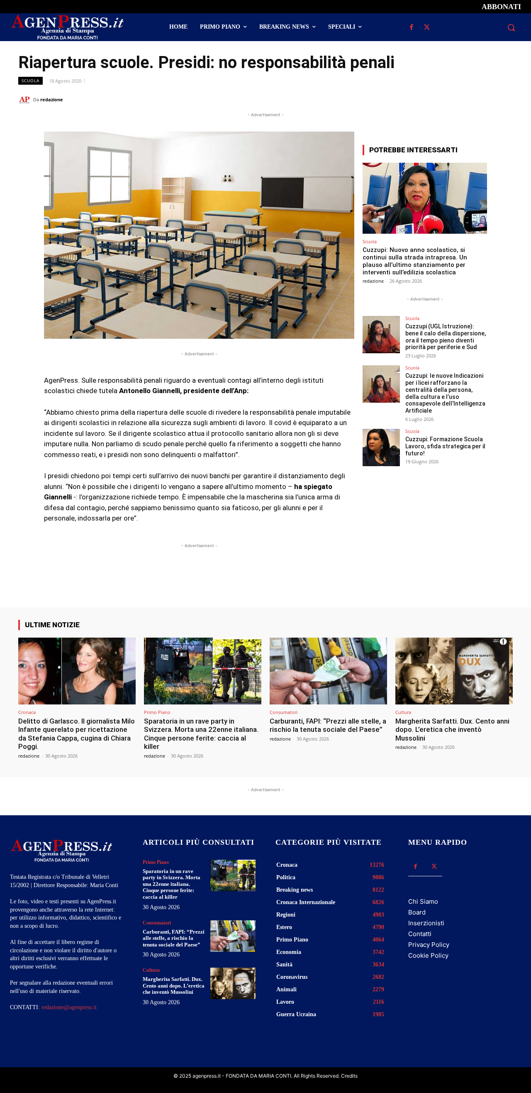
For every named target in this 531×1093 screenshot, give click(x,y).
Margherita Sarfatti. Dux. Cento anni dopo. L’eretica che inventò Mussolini (452, 729)
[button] (511, 27)
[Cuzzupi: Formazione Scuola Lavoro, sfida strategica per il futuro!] (381, 447)
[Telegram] (504, 99)
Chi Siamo (423, 901)
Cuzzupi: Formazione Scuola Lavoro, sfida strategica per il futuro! (445, 446)
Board (417, 912)
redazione (51, 99)
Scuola (30, 80)
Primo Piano (157, 712)
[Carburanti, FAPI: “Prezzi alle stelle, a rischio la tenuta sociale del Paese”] (328, 671)
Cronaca (27, 712)
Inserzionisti (426, 923)
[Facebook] (411, 27)
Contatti (419, 934)
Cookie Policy (428, 955)
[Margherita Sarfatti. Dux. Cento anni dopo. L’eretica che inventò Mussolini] (454, 671)
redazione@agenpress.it (69, 1007)
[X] (426, 27)
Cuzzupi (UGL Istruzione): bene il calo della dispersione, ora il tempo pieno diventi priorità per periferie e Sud (445, 336)
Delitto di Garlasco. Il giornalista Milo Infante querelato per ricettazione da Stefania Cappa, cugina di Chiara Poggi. (76, 734)
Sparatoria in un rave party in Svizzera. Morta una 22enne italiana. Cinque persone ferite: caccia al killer (201, 734)
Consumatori (283, 712)
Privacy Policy (428, 945)
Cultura (403, 712)
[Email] (485, 99)
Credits (349, 1076)
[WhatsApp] (466, 99)
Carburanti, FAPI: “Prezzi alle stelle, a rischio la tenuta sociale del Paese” (328, 725)
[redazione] (25, 99)
